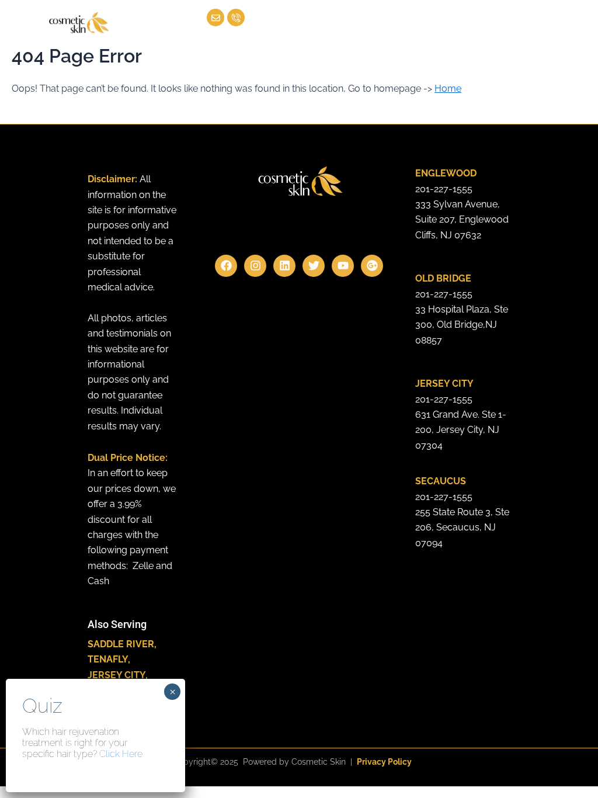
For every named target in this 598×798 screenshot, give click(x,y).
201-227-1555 (443, 189)
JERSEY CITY (116, 675)
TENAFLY (108, 659)
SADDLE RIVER (121, 644)
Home (447, 88)
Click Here (120, 753)
